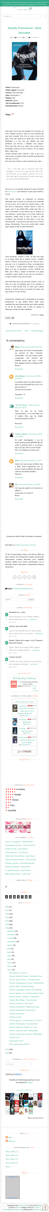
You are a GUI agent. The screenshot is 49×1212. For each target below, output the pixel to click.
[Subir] (45, 1207)
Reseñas (36, 324)
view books (35, 690)
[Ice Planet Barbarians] (15, 725)
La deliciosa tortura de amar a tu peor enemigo (26, 740)
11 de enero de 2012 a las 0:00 (29, 484)
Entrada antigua (37, 331)
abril (9, 959)
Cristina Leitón (21, 434)
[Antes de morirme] (26, 1114)
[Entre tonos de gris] (17, 1099)
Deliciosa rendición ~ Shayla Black (17, 866)
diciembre (11, 931)
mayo (9, 955)
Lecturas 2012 (14, 1037)
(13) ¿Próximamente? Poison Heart (22, 1010)
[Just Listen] (21, 1114)
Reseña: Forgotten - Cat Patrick (21, 1003)
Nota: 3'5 (15, 1159)
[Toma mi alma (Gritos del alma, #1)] (26, 1099)
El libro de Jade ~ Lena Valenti (16, 849)
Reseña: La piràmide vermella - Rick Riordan (25, 990)
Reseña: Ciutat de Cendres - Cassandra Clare (25, 976)
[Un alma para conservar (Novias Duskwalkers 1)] (15, 734)
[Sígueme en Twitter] (19, 577)
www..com (12, 1177)
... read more (32, 619)
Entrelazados (12, 191)
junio (9, 952)
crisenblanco (20, 376)
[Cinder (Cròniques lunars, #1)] (21, 1106)
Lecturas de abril (15, 657)
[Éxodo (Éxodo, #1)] (7, 1099)
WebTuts (18, 1207)
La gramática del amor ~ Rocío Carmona (20, 845)
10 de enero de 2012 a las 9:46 (31, 347)
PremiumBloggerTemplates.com (13, 1209)
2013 (7, 924)
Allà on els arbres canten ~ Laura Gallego (20, 859)
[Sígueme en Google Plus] (24, 577)
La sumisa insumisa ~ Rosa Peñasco (18, 870)
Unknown (11, 1141)
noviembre (11, 934)
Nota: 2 (8, 1155)
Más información (37, 8)
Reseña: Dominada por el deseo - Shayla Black (26, 983)
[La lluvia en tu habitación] (40, 1107)
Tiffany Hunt (25, 715)
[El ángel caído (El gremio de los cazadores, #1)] (40, 1099)
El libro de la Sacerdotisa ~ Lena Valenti (20, 856)
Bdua (17, 460)
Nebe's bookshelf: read (24, 702)
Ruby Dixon (28, 724)
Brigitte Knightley (25, 744)
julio (8, 948)
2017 (7, 910)
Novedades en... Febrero (18, 973)
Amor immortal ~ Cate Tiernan (16, 852)
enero (9, 970)
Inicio (26, 331)
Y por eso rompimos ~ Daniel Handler (19, 841)
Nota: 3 (8, 1159)
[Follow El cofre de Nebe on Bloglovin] (13, 1075)
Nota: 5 (8, 1166)
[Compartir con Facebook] (13, 318)
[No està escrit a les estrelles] (26, 1106)
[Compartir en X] (11, 318)
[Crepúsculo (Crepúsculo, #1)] (21, 1099)
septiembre (11, 941)
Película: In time (15, 1017)
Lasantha (36, 1207)
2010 (7, 1053)
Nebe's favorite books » (36, 1118)
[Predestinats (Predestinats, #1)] (12, 1099)
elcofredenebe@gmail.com (22, 588)
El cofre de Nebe (23, 1205)
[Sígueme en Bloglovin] (34, 577)
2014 (7, 921)
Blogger (30, 1082)
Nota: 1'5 (15, 1151)
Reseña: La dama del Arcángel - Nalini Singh (25, 1034)
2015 (7, 917)
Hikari (17, 347)
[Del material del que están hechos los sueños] (17, 1107)
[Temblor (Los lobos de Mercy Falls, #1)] (35, 1099)
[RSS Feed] (29, 577)
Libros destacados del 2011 (19, 1044)
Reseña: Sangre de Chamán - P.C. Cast (23, 1027)
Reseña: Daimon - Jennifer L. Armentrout (24, 996)
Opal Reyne (28, 733)
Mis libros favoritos (24, 1090)
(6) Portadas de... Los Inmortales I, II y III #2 (25, 1020)
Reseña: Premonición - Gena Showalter (23, 1024)
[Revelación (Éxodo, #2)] (12, 1106)
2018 (7, 907)
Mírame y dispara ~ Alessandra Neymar (20, 863)
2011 (7, 1049)
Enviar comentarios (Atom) (25, 545)
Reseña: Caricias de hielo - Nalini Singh (23, 1030)
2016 (7, 914)
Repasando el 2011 (16, 1041)
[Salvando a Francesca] (12, 1114)
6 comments (34, 37)
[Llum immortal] (35, 1106)
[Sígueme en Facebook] (15, 577)
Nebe (20, 37)
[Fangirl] (30, 1113)
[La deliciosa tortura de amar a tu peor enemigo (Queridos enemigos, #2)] (15, 742)
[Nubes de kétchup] (17, 1114)
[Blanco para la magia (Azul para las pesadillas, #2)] (30, 1099)
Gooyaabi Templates (39, 1209)
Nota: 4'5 (15, 1163)
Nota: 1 (8, 1151)
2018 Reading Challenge (24, 678)
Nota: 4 (8, 1163)
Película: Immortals (16, 1013)
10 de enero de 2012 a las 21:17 (31, 460)
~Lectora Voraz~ (21, 405)
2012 (7, 928)
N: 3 (31, 324)
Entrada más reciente (14, 331)
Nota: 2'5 (15, 1155)
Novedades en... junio (17, 612)
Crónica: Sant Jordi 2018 (18, 626)
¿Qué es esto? (12, 1197)
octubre (10, 938)
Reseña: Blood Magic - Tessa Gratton (23, 1000)
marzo (9, 962)
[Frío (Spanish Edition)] (7, 1114)
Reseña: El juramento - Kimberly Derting (24, 1007)
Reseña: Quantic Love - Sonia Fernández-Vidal (26, 993)
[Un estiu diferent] (7, 1106)
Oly (16, 484)
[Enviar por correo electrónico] (6, 318)
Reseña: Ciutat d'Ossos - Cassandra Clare (24, 979)
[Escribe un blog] (8, 318)
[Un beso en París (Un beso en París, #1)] (30, 1107)
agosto (9, 945)
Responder (19, 369)
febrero (10, 966)
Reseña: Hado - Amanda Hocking (21, 986)
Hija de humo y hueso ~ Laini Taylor (18, 874)
